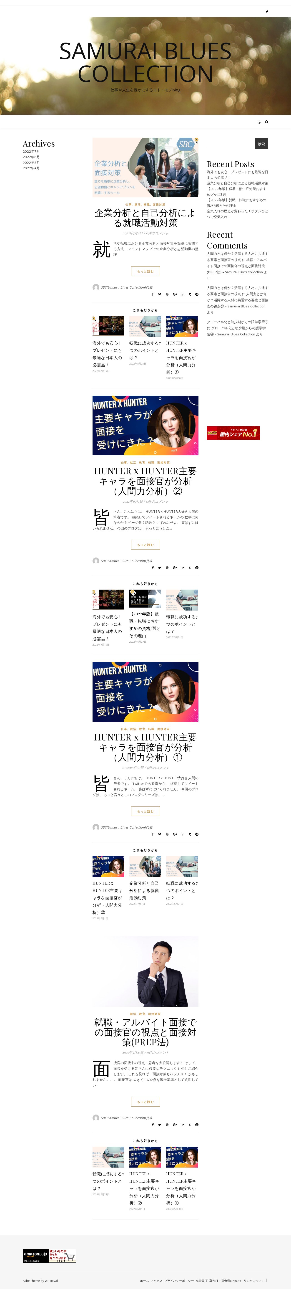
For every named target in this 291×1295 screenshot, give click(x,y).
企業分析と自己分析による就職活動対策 (146, 217)
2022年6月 (31, 157)
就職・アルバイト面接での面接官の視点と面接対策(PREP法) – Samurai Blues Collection (237, 265)
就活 (138, 204)
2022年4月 (31, 168)
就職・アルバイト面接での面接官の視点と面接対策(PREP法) (145, 1032)
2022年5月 (31, 162)
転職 (147, 204)
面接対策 (159, 204)
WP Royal (51, 1281)
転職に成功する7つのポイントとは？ (145, 350)
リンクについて (254, 1281)
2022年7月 (31, 151)
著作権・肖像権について (225, 1281)
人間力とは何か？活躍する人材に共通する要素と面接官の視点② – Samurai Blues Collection (237, 299)
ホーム (144, 1281)
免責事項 (202, 1281)
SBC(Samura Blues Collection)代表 (127, 287)
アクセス (157, 1281)
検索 (261, 144)
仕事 (128, 204)
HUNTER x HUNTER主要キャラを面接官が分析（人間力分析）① (181, 357)
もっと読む (145, 271)
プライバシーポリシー (179, 1281)
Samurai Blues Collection (145, 61)
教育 (142, 462)
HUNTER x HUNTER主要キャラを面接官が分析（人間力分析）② (145, 480)
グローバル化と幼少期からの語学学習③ (237, 321)
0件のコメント (157, 233)
